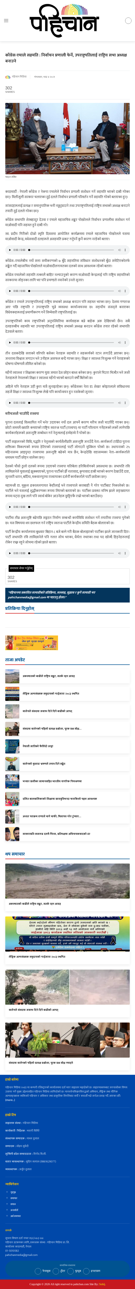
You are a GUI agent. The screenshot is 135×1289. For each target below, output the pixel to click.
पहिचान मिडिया (19, 77)
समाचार (14, 1198)
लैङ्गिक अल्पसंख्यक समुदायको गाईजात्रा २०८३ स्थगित (37, 957)
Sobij (102, 1284)
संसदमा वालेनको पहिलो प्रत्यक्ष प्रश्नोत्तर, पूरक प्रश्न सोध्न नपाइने (41, 1063)
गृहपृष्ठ (13, 1192)
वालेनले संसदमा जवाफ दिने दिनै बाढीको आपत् (33, 1010)
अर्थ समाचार (16, 1216)
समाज (13, 1204)
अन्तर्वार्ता (14, 1210)
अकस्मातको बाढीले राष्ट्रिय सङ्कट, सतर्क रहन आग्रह (35, 904)
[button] (6, 20)
